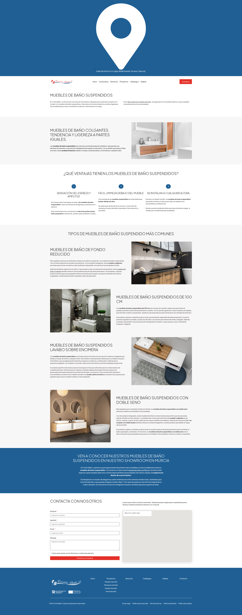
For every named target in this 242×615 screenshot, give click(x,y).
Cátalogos (134, 82)
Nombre (53, 511)
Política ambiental (170, 603)
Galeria (165, 578)
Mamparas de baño (111, 585)
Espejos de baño (111, 588)
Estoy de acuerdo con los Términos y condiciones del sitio (73, 553)
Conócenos (103, 82)
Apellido (53, 520)
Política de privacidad (140, 603)
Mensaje (53, 538)
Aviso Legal (126, 603)
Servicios (114, 82)
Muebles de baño (111, 582)
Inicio (95, 82)
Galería (143, 82)
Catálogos (147, 578)
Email (52, 529)
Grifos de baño (111, 591)
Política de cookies (185, 603)
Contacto (183, 578)
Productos (124, 82)
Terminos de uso (156, 603)
